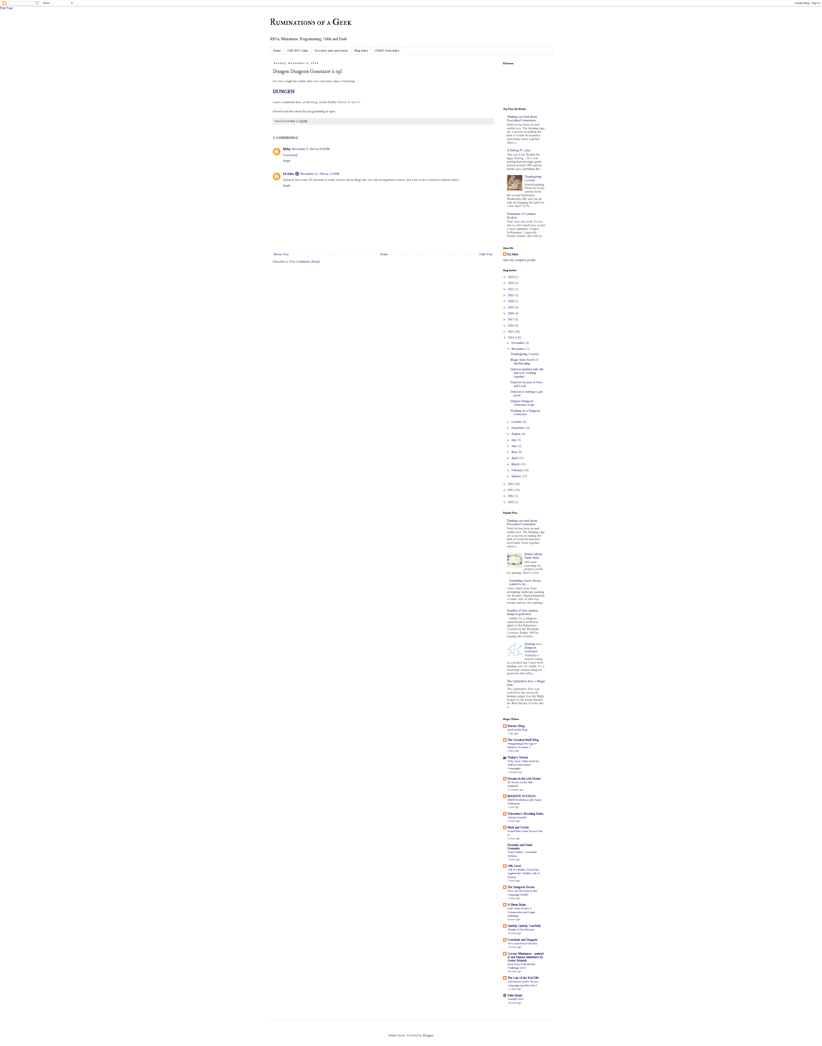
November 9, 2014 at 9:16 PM (311, 149)
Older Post (486, 254)
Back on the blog (517, 729)
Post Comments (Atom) (305, 261)
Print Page (6, 8)
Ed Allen (288, 173)
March (515, 464)
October (517, 421)
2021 (511, 295)
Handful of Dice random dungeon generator (522, 612)
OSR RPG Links (297, 50)
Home (277, 50)
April (514, 458)
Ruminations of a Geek (310, 22)
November (518, 349)
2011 (511, 496)
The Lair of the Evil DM (523, 977)
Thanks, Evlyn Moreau (521, 929)
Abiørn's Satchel (517, 817)
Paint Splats (515, 995)
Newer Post (281, 254)
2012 (511, 490)
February (517, 470)
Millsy (287, 149)
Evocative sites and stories (331, 50)
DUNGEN (284, 91)
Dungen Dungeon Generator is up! (523, 403)
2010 (511, 502)
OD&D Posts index (387, 50)
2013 (511, 484)
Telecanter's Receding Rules (526, 813)
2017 (511, 319)
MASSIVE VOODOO (522, 796)
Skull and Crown (518, 827)
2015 (511, 331)
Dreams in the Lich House (524, 778)
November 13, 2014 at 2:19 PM (319, 173)
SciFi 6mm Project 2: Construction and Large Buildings (521, 912)
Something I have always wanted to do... (525, 582)
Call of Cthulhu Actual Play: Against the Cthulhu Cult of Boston (524, 873)
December (518, 343)
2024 (511, 277)
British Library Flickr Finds (533, 556)
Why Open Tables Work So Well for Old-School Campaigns (523, 764)
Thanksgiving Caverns (532, 178)
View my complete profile (519, 260)
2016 (511, 325)
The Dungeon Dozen (521, 887)
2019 (511, 307)
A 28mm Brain (517, 904)
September (518, 427)
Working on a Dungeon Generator (525, 412)
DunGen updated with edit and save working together (527, 373)
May (514, 452)
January (516, 476)
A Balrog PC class (518, 150)
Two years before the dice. (523, 943)
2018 (511, 313)
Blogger (428, 1035)
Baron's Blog (516, 726)
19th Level (514, 866)
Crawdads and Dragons (523, 939)
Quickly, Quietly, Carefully (524, 925)
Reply (286, 160)
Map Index (361, 50)
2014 (511, 337)
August (516, 433)
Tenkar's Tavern (518, 757)
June (514, 446)
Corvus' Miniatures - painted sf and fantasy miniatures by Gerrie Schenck (526, 957)
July (514, 440)
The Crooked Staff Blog (523, 739)
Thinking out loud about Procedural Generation (522, 118)
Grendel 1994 (515, 999)
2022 (511, 289)
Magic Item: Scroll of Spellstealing (524, 361)
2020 (511, 301)
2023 (511, 283)
